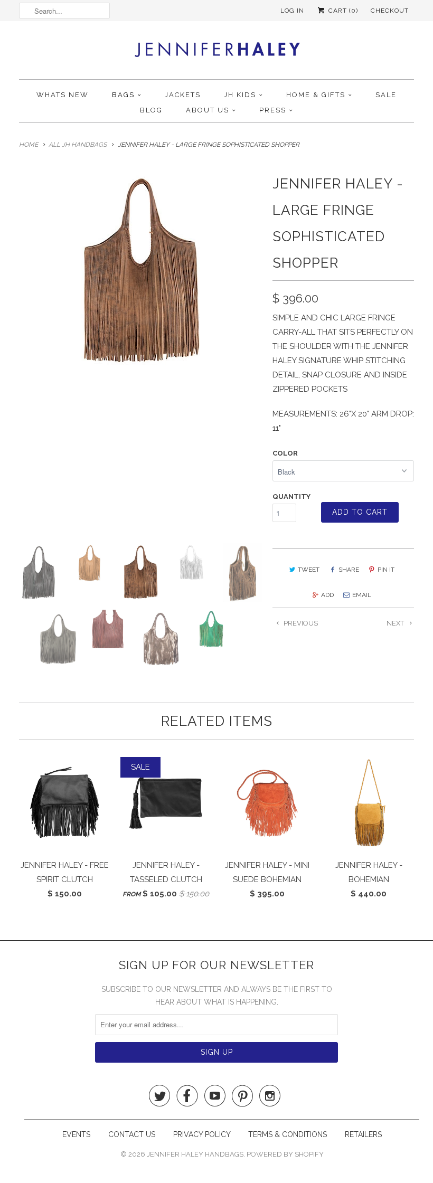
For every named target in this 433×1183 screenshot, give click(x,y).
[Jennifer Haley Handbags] (217, 53)
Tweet (308, 569)
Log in (292, 10)
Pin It (386, 569)
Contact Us (132, 1134)
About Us (207, 110)
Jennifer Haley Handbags (195, 1154)
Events (76, 1134)
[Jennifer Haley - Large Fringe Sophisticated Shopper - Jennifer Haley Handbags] (140, 272)
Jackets (183, 95)
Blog (151, 110)
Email (361, 595)
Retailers (363, 1134)
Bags (123, 95)
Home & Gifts (315, 95)
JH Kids (240, 95)
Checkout (390, 10)
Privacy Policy (202, 1134)
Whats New (62, 95)
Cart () (342, 10)
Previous (300, 623)
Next (396, 623)
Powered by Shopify (285, 1154)
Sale (386, 95)
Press (272, 110)
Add (327, 595)
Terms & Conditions (287, 1134)
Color (285, 453)
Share (348, 569)
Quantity (291, 496)
